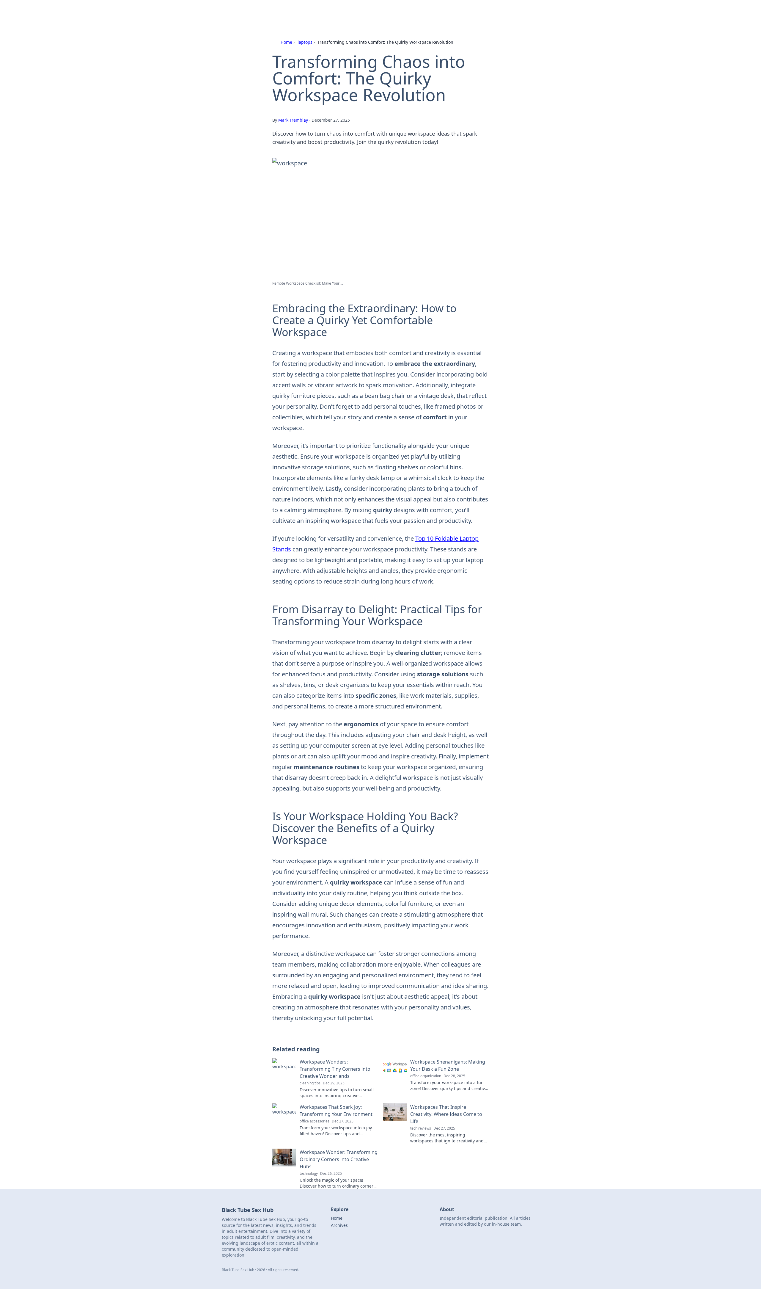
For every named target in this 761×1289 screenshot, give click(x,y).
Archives (339, 1225)
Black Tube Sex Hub (292, 12)
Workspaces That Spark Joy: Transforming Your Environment (336, 1110)
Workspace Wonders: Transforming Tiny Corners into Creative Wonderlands (335, 1069)
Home (286, 42)
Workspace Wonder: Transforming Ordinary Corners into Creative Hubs (339, 1159)
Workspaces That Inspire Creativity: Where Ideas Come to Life (446, 1114)
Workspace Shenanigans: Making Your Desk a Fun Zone (447, 1065)
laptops (305, 42)
